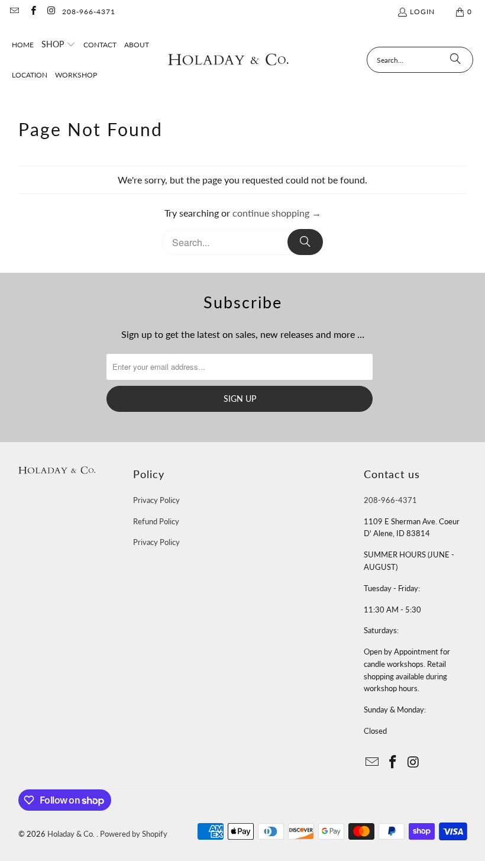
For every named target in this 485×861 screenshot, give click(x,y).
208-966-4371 (88, 11)
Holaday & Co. (71, 834)
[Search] (455, 60)
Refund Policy (156, 521)
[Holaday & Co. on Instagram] (51, 11)
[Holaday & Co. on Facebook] (32, 11)
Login (422, 11)
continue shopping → (276, 212)
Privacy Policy (156, 500)
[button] (58, 45)
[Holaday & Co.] (228, 60)
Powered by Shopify (133, 834)
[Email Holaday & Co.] (14, 11)
